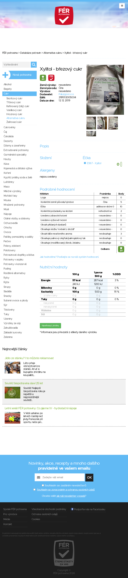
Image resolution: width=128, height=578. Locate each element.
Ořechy (8, 227)
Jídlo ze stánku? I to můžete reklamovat (29, 358)
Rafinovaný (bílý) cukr (17, 106)
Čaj (5, 132)
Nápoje (8, 214)
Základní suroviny (13, 332)
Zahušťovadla (11, 328)
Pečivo (7, 241)
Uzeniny (8, 319)
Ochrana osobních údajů (44, 514)
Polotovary (9, 250)
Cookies (36, 519)
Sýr (5, 305)
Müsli (6, 209)
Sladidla (8, 291)
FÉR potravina (10, 53)
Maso (7, 186)
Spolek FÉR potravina (15, 509)
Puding (7, 268)
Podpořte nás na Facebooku (89, 509)
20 (43, 79)
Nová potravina (22, 75)
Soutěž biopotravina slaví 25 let (24, 383)
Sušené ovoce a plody (16, 300)
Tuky (6, 314)
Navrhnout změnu (50, 326)
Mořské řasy (10, 196)
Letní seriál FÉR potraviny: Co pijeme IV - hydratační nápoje (41, 408)
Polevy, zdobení (12, 246)
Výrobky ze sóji (12, 323)
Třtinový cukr (13, 102)
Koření (7, 173)
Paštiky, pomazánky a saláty (18, 237)
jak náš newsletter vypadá (71, 496)
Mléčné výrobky (12, 191)
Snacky (7, 296)
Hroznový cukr (14, 114)
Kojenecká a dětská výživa (18, 168)
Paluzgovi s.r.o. (66, 94)
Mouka (7, 200)
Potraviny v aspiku (13, 259)
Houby (7, 159)
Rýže (6, 282)
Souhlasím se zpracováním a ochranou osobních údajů (66, 490)
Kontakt (7, 524)
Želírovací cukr (14, 122)
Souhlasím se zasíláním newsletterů (65, 485)
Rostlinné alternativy (14, 273)
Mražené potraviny (14, 205)
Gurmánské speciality (15, 154)
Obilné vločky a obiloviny (17, 218)
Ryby (6, 278)
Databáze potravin (30, 53)
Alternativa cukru (52, 53)
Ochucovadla (10, 223)
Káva (6, 164)
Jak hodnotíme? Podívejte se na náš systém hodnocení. (69, 257)
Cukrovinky (9, 127)
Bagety (8, 89)
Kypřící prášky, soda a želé (18, 177)
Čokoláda (9, 136)
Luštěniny (9, 182)
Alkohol (7, 84)
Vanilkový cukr (14, 110)
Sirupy (7, 287)
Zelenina (8, 337)
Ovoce (7, 232)
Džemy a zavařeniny (14, 145)
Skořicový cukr (14, 98)
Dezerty (8, 141)
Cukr (6, 93)
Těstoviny (9, 310)
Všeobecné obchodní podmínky (49, 509)
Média (6, 519)
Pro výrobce (10, 514)
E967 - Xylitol (94, 163)
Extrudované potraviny (16, 150)
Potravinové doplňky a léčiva (19, 255)
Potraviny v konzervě (15, 264)
